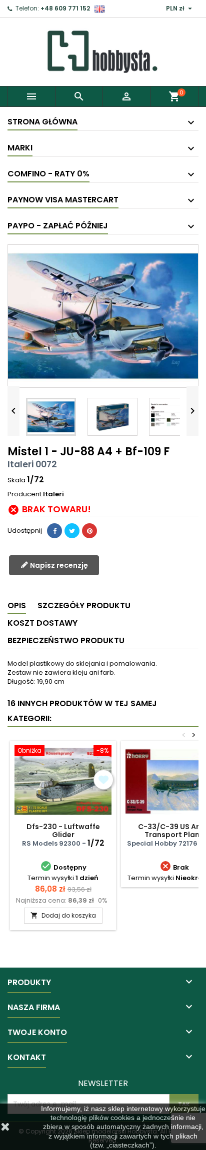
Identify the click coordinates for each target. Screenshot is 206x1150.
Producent (25, 494)
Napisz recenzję (58, 565)
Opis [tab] (17, 605)
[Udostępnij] (54, 530)
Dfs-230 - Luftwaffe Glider (63, 831)
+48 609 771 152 (65, 8)
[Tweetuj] (72, 530)
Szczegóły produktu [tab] (84, 605)
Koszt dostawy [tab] (43, 623)
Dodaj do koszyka (63, 915)
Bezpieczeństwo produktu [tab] (66, 640)
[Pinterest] (89, 530)
